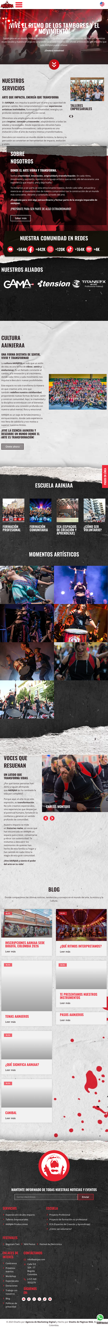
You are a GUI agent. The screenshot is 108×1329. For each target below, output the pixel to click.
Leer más (10, 951)
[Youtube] (23, 1299)
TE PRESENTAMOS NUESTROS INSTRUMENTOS (78, 996)
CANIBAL (11, 1112)
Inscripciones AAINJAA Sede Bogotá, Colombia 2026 (25, 944)
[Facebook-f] (29, 1299)
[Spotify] (50, 1299)
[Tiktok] (44, 1299)
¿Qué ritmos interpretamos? (81, 946)
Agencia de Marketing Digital (40, 1321)
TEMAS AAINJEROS (17, 1016)
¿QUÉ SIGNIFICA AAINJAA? (22, 1064)
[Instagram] (34, 1299)
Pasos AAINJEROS (72, 1014)
